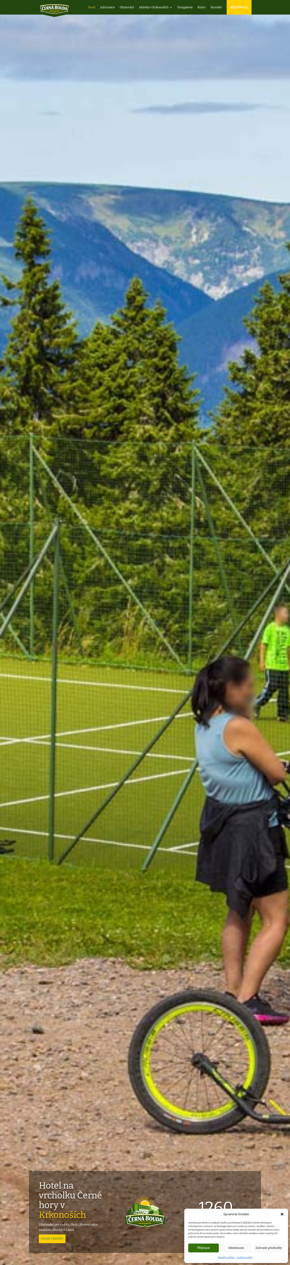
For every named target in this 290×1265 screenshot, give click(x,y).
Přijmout (203, 1248)
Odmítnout (236, 1248)
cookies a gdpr (245, 1257)
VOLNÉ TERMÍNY (52, 1238)
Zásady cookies (226, 1257)
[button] (282, 1214)
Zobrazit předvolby (268, 1248)
